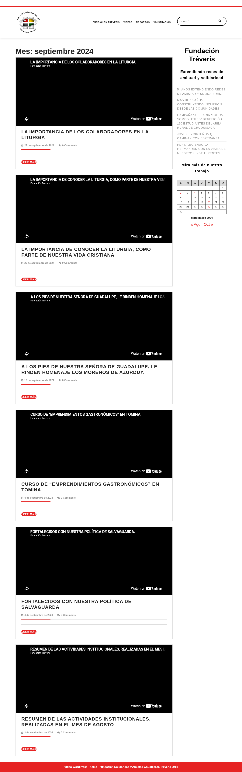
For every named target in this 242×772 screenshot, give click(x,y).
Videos (127, 22)
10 (187, 197)
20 (209, 202)
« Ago (195, 224)
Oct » (208, 224)
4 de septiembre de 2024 (38, 497)
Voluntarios (162, 22)
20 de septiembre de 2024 (39, 262)
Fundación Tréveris (106, 22)
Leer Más (29, 162)
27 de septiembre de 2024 (39, 145)
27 (209, 207)
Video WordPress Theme (80, 766)
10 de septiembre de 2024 (39, 380)
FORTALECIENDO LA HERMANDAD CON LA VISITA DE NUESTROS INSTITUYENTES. (201, 149)
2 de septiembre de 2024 (38, 732)
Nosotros (143, 22)
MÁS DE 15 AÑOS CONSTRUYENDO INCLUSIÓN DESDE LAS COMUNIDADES (199, 104)
